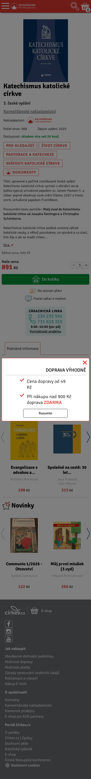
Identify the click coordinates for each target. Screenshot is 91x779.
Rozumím (45, 413)
